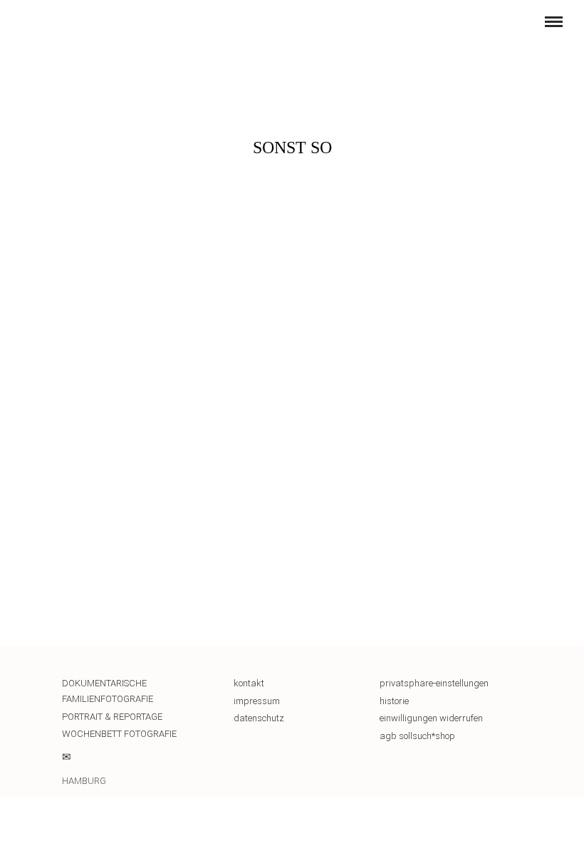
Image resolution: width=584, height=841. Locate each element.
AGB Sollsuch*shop (417, 736)
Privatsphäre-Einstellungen (434, 683)
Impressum (257, 701)
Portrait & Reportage (112, 716)
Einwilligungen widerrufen (431, 718)
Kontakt (249, 683)
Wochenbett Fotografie (119, 733)
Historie (394, 701)
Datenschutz (259, 718)
